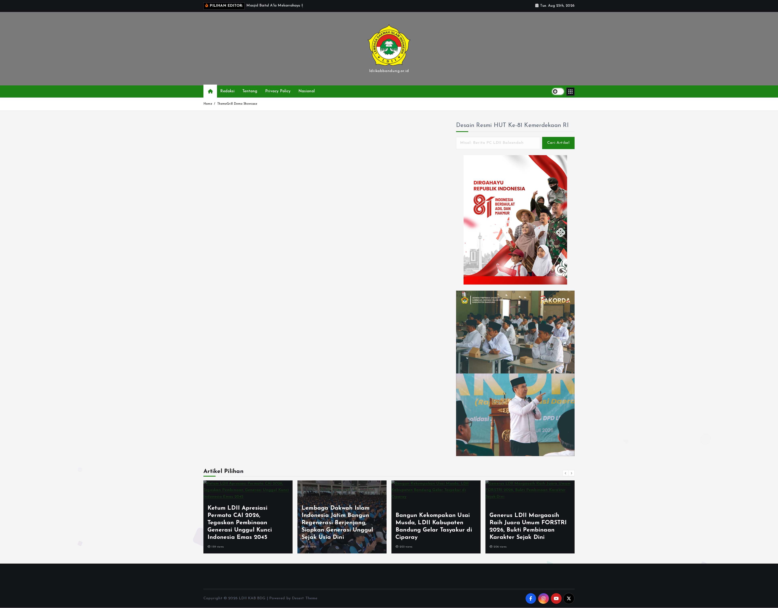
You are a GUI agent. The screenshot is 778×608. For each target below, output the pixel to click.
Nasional (306, 91)
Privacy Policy (278, 91)
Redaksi (227, 91)
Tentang (249, 91)
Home (207, 103)
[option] (248, 516)
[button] (566, 473)
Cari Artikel (558, 143)
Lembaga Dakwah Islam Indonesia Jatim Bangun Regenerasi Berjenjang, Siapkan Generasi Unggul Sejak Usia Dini (243, 522)
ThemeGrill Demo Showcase (237, 103)
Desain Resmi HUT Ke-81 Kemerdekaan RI (512, 125)
